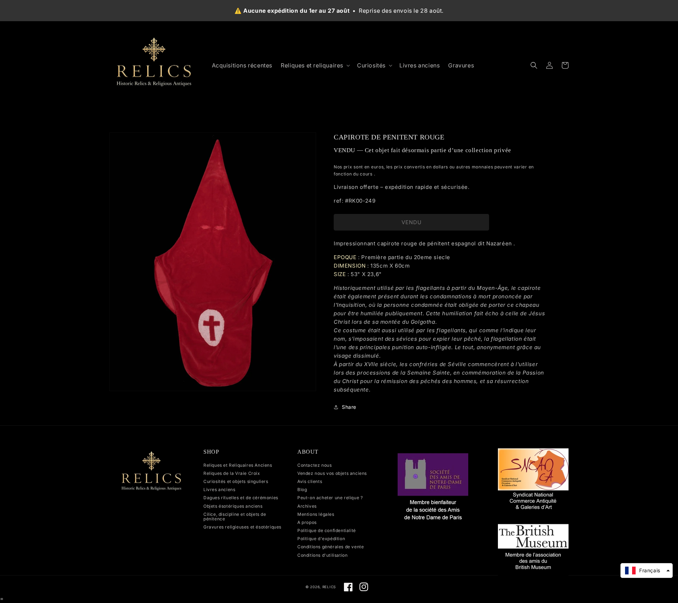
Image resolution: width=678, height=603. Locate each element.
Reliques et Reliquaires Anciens (237, 465)
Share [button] (349, 407)
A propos (307, 522)
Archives (307, 506)
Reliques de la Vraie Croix (231, 473)
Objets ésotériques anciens (233, 506)
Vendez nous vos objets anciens (332, 473)
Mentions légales (315, 514)
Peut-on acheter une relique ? (330, 497)
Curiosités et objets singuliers (235, 481)
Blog (302, 489)
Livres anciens (219, 489)
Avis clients (309, 481)
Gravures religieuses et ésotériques (242, 527)
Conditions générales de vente (330, 546)
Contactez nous (314, 465)
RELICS (329, 587)
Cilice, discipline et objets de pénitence (234, 516)
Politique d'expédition (321, 538)
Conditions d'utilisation (322, 555)
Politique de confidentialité (326, 530)
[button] (314, 65)
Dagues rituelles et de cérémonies (240, 497)
